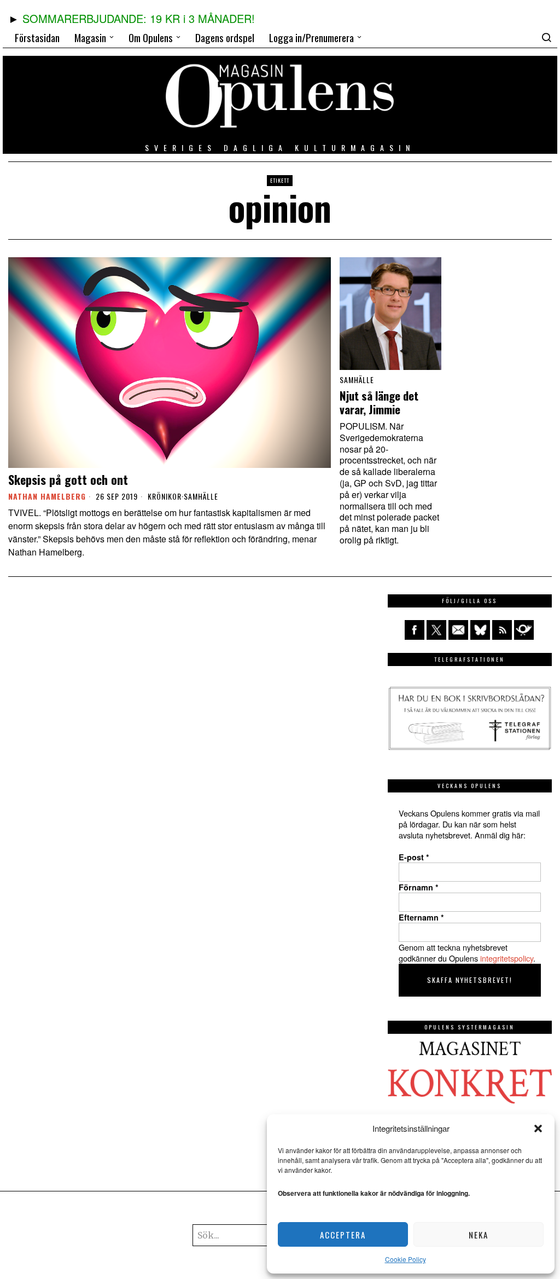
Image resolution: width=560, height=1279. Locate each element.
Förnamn (419, 887)
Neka (478, 1235)
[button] (538, 1128)
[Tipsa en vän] (458, 630)
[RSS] (502, 630)
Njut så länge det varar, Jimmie (379, 402)
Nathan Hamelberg (47, 496)
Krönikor (165, 496)
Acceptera (343, 1235)
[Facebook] (414, 630)
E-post (414, 857)
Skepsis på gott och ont (68, 479)
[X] (436, 630)
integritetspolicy (506, 958)
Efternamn (421, 917)
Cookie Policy (405, 1259)
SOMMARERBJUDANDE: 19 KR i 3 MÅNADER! (138, 18)
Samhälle (201, 496)
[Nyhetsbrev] (524, 630)
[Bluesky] (480, 630)
